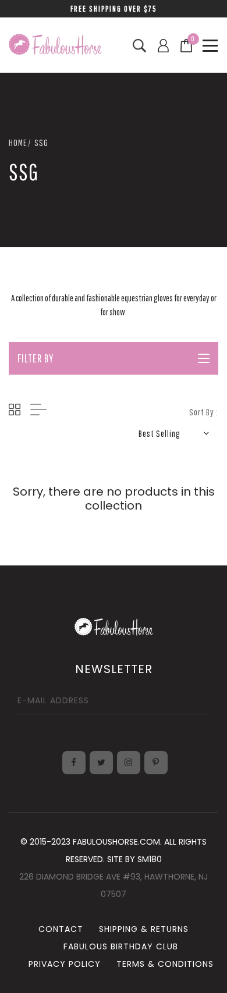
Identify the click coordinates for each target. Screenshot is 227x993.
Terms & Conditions (165, 964)
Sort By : (203, 412)
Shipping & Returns (144, 929)
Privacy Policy (65, 964)
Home (18, 142)
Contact (60, 929)
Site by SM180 (134, 859)
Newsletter (113, 669)
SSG (41, 142)
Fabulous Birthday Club (120, 946)
